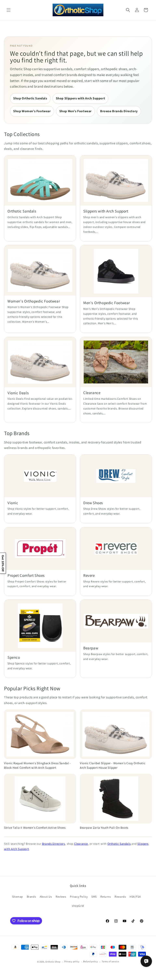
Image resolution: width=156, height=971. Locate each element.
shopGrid (78, 906)
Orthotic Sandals (119, 844)
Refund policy (90, 961)
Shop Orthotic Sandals (30, 98)
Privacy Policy (79, 896)
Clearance (81, 844)
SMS (94, 896)
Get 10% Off (2, 563)
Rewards (120, 896)
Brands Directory (53, 844)
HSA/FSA (135, 896)
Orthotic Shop (52, 961)
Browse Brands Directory (119, 111)
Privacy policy (71, 961)
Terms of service (110, 961)
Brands (31, 896)
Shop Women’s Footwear (32, 111)
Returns (105, 896)
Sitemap (17, 896)
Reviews (61, 896)
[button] (8, 9)
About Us (46, 896)
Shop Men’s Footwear (75, 111)
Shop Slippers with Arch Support (80, 98)
